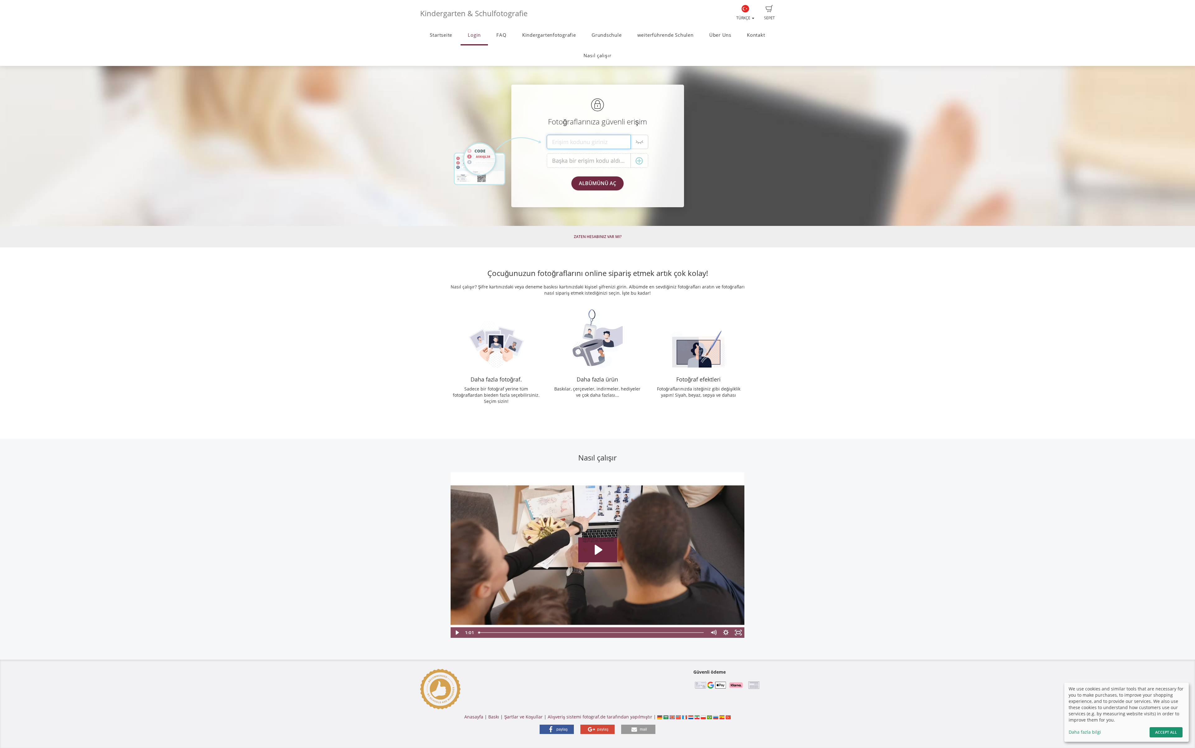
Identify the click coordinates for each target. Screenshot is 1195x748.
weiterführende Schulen (665, 35)
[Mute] (713, 632)
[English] (672, 717)
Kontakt (756, 35)
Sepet (769, 18)
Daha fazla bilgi (1085, 732)
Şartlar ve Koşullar (523, 717)
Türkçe (743, 18)
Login (474, 35)
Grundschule (606, 35)
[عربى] (665, 717)
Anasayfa (473, 717)
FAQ (501, 35)
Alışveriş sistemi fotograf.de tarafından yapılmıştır (600, 717)
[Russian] (715, 717)
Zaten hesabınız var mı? (597, 236)
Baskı (493, 717)
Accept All (1166, 732)
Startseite (441, 35)
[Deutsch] (659, 717)
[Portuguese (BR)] (709, 717)
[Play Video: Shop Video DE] (597, 549)
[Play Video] (457, 632)
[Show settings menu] (726, 632)
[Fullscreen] (738, 632)
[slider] (591, 632)
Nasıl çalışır (597, 55)
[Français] (684, 717)
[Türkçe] (728, 717)
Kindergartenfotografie (549, 35)
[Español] (721, 717)
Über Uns (720, 35)
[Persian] (697, 717)
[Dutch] (690, 717)
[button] (557, 729)
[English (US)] (678, 717)
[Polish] (703, 717)
